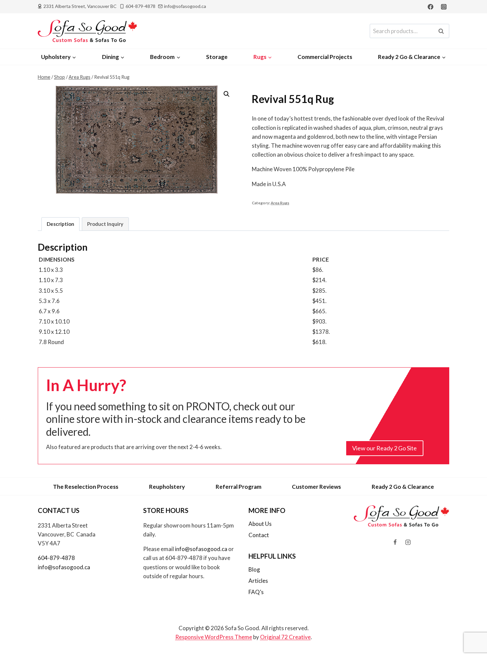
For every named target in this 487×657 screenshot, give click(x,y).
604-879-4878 (56, 557)
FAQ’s (256, 591)
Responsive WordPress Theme (213, 636)
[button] (227, 94)
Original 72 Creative (285, 636)
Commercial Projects (325, 56)
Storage (217, 56)
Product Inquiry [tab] (105, 224)
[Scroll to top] (471, 634)
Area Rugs (280, 202)
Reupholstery (167, 486)
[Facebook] (430, 6)
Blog (254, 569)
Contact (258, 534)
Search (443, 31)
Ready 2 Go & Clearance (403, 486)
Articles (258, 580)
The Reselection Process (85, 486)
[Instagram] (443, 6)
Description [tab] (60, 224)
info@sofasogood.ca (64, 567)
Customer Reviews (316, 486)
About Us (260, 523)
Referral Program (238, 486)
